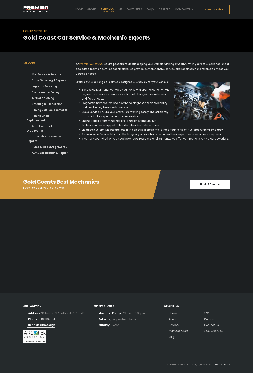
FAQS (150, 9)
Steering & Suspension (47, 104)
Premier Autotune (90, 64)
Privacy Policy (222, 364)
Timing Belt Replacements (49, 110)
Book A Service (213, 331)
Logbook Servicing (44, 86)
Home (79, 9)
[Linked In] (35, 364)
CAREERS (164, 9)
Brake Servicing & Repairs (49, 80)
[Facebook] (27, 364)
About (91, 9)
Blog (171, 337)
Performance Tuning (46, 92)
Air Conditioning (43, 98)
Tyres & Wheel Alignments (49, 147)
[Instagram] (43, 364)
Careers (209, 319)
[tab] (47, 65)
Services (107, 10)
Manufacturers (130, 9)
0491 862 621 (47, 319)
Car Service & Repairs (46, 74)
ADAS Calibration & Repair (50, 153)
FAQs (207, 313)
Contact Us (184, 9)
